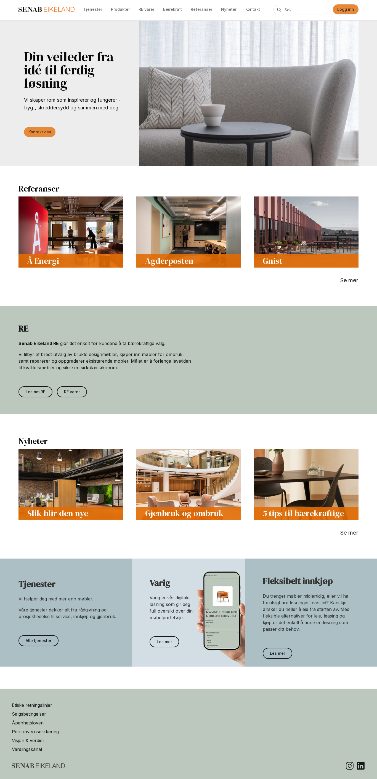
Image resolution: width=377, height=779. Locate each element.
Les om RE (35, 391)
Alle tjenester (38, 640)
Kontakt (252, 9)
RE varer (146, 9)
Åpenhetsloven (28, 723)
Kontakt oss (39, 132)
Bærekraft (172, 9)
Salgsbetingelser (29, 714)
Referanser (201, 9)
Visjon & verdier (28, 740)
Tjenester (92, 9)
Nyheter (229, 9)
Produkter (120, 9)
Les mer (164, 641)
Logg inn (345, 9)
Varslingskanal (27, 749)
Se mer (349, 280)
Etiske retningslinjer (32, 705)
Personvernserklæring (35, 731)
